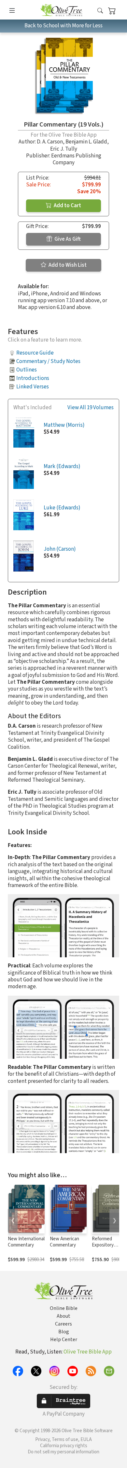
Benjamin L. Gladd (86, 142)
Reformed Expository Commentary (105, 1245)
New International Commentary (26, 1241)
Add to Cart (67, 205)
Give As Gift (67, 239)
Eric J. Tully (63, 149)
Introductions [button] (32, 378)
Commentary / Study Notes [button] (48, 361)
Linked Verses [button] (32, 387)
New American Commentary (64, 1241)
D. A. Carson (50, 142)
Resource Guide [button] (35, 353)
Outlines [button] (26, 370)
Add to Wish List (67, 265)
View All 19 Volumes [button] (90, 407)
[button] (100, 10)
